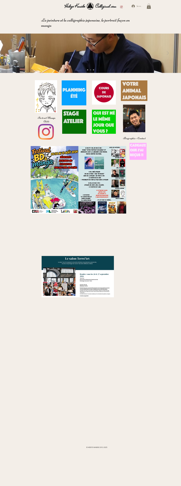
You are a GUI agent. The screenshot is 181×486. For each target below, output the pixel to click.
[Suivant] (168, 53)
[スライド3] (93, 69)
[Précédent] (13, 53)
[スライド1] (87, 69)
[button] (149, 6)
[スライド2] (90, 69)
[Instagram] (46, 132)
